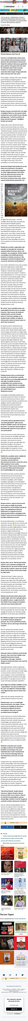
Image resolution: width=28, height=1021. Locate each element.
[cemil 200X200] (21, 935)
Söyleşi (5, 833)
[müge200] (7, 935)
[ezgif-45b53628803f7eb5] (14, 11)
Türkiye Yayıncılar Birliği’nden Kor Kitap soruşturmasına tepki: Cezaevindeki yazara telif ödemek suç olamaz (13, 838)
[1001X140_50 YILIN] (14, 3)
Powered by (10, 1013)
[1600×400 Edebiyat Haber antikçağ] (14, 33)
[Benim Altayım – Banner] (7, 964)
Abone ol (14, 1009)
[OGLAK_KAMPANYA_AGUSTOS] (21, 949)
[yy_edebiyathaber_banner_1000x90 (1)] (14, 823)
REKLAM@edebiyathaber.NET (14, 986)
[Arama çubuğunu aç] (18, 6)
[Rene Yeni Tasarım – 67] (21, 967)
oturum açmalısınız (20, 918)
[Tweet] (20, 827)
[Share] (7, 827)
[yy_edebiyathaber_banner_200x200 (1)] (20, 859)
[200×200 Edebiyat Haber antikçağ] (7, 949)
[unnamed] (7, 859)
